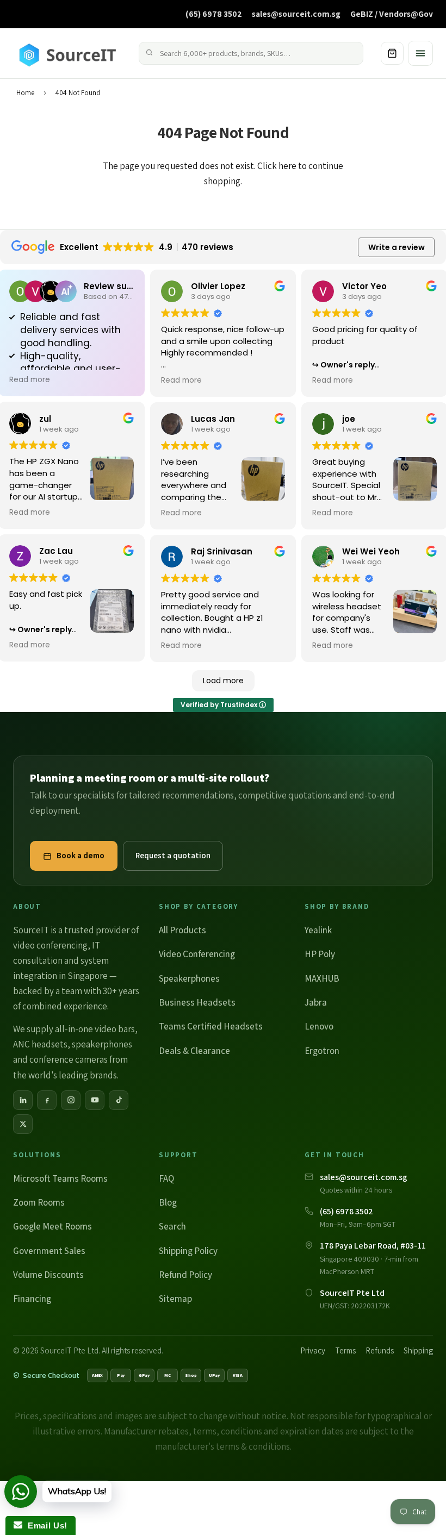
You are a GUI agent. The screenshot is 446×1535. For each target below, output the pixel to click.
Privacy (312, 1350)
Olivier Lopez (218, 286)
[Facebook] (47, 1100)
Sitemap (175, 1299)
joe (348, 419)
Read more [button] (29, 380)
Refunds (380, 1350)
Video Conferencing (197, 954)
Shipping (418, 1350)
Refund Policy (185, 1275)
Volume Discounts (48, 1275)
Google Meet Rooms (52, 1226)
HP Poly (320, 954)
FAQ (166, 1178)
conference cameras (68, 1059)
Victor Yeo (364, 286)
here (287, 166)
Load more (223, 680)
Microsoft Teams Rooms (60, 1178)
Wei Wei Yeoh (371, 551)
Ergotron (322, 1051)
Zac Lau (56, 551)
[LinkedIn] (23, 1100)
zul (45, 419)
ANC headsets (40, 1044)
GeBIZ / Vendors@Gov (391, 13)
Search (172, 1226)
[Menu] (420, 53)
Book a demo (80, 855)
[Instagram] (70, 1100)
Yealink (318, 930)
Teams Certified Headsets (211, 1026)
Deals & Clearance (194, 1051)
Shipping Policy (188, 1251)
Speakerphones (189, 978)
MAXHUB (322, 978)
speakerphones (102, 1044)
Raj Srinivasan (221, 551)
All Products (182, 930)
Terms (345, 1350)
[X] (23, 1124)
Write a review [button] (396, 247)
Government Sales (49, 1251)
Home (25, 92)
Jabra (316, 1002)
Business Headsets (197, 1002)
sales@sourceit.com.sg (296, 13)
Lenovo (319, 1026)
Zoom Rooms (39, 1202)
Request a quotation (172, 855)
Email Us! (44, 1525)
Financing (32, 1299)
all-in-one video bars (95, 1029)
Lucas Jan (213, 419)
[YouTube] (94, 1100)
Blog (168, 1202)
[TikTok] (118, 1100)
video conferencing (50, 945)
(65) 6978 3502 (213, 13)
